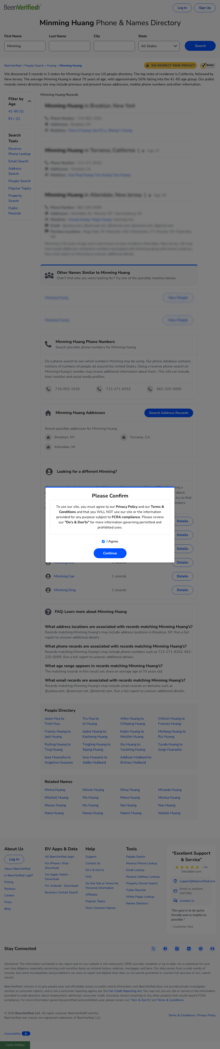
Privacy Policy (127, 506)
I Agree (112, 541)
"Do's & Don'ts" (77, 522)
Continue (110, 553)
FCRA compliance (126, 517)
